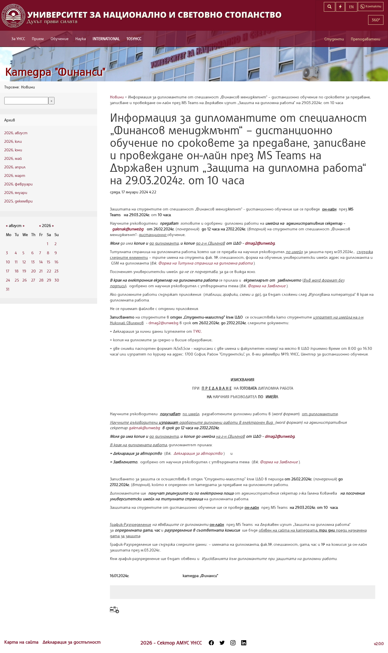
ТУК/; (197, 331)
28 (41, 280)
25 (17, 280)
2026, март (14, 175)
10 (8, 261)
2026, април (15, 166)
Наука (80, 38)
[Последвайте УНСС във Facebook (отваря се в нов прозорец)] (211, 642)
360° (376, 19)
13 (33, 261)
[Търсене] (329, 7)
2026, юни (13, 149)
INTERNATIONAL (106, 38)
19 (24, 270)
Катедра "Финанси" (55, 71)
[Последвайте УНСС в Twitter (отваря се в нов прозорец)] (222, 642)
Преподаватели (365, 38)
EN (351, 6)
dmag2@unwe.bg (163, 322)
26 (24, 280)
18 (16, 270)
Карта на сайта (22, 642)
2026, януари (15, 192)
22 (49, 270)
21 (41, 270)
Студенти (334, 38)
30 (57, 280)
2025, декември (18, 201)
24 (8, 280)
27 (33, 280)
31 (7, 289)
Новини (117, 96)
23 (57, 270)
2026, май (13, 158)
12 (24, 261)
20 (33, 270)
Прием (38, 38)
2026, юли (13, 141)
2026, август (16, 132)
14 (41, 261)
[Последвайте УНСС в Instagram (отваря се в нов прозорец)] (233, 642)
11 (16, 261)
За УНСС (18, 38)
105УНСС (134, 38)
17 (7, 270)
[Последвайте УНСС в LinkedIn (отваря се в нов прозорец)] (243, 642)
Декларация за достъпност (72, 642)
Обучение (59, 38)
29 (49, 280)
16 (56, 261)
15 (48, 261)
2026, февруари (18, 183)
